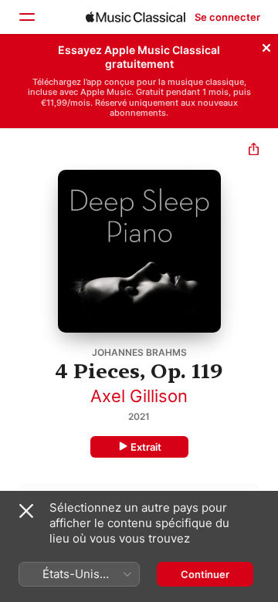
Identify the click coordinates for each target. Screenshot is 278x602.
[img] (135, 17)
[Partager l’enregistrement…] (254, 151)
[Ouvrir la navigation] (26, 17)
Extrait (146, 447)
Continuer (205, 574)
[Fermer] (266, 45)
